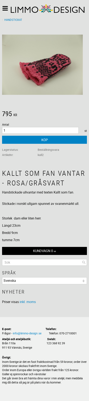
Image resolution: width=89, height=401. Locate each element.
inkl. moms (28, 302)
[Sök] (84, 262)
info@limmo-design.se (27, 333)
